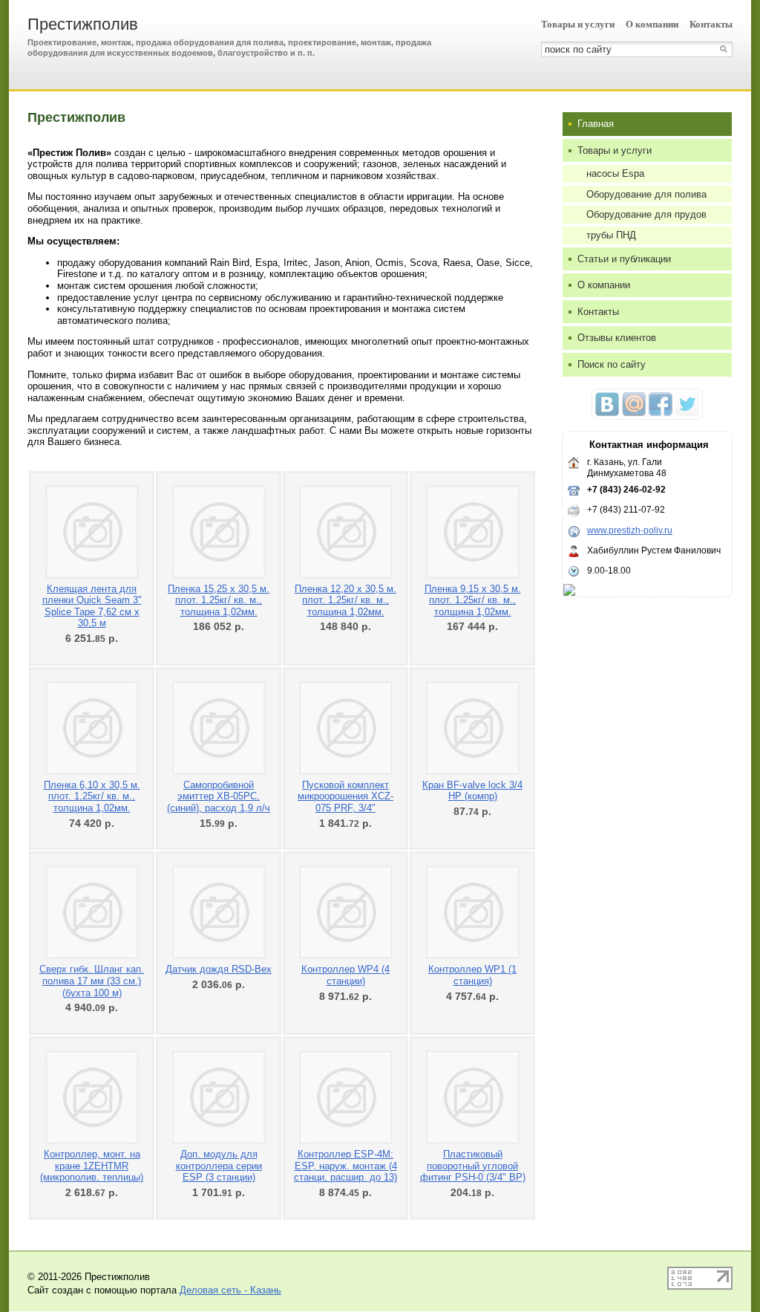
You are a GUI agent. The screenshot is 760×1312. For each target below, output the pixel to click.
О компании (652, 24)
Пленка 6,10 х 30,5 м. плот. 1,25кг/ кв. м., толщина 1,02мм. (92, 796)
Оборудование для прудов (646, 214)
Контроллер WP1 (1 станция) (472, 975)
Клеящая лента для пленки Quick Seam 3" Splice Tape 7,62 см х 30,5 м (92, 606)
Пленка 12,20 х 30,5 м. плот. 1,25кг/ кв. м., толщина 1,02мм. (345, 600)
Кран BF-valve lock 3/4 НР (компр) (472, 790)
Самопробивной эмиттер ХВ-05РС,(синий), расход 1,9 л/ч (218, 796)
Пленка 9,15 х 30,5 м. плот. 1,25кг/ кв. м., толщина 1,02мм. (473, 600)
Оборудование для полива (646, 194)
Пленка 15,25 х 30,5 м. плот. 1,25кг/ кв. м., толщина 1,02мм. (218, 600)
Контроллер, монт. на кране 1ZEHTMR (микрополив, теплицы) (91, 1166)
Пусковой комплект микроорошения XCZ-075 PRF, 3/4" (345, 796)
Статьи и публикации (624, 258)
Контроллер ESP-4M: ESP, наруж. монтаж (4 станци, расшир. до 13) (345, 1166)
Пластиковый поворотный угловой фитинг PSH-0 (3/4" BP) (472, 1166)
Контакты (711, 24)
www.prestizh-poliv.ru (629, 530)
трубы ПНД (611, 235)
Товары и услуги (578, 24)
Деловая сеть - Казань (230, 1290)
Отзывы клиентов (616, 337)
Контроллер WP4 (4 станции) (345, 975)
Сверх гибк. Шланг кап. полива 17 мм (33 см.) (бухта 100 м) (91, 981)
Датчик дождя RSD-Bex (219, 969)
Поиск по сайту (611, 364)
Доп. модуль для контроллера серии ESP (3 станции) (219, 1166)
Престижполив (82, 24)
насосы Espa (615, 173)
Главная (595, 123)
